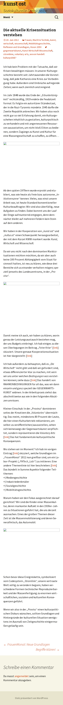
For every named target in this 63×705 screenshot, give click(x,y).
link (55, 347)
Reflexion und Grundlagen (16, 47)
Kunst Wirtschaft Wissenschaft (37, 50)
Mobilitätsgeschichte (39, 43)
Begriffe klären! (48, 649)
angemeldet (22, 676)
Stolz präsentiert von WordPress (31, 698)
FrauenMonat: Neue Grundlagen (26, 644)
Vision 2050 (35, 47)
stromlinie (8, 54)
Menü (6, 17)
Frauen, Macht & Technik (37, 39)
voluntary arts (22, 54)
